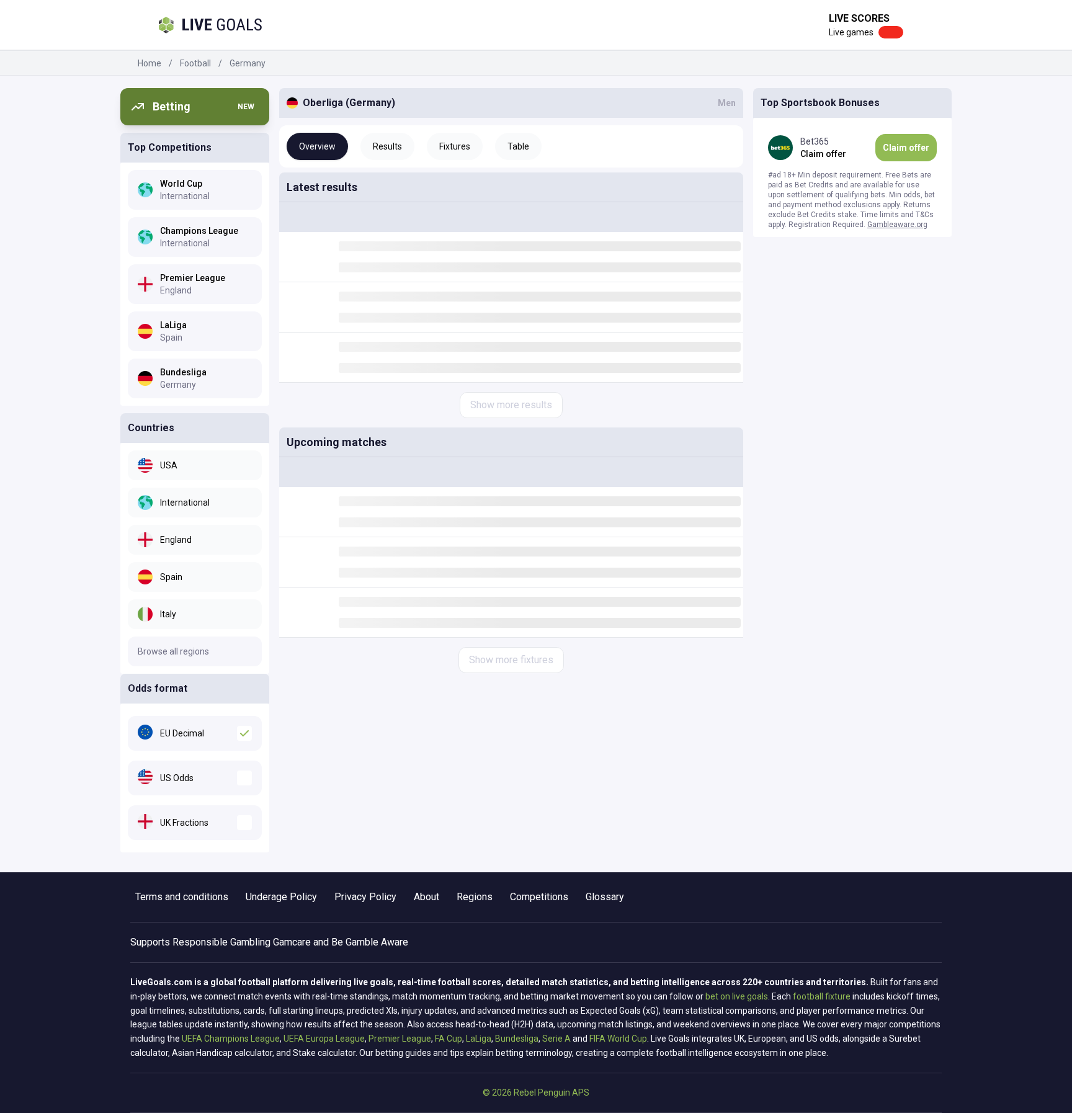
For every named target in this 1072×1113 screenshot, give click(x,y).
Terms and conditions (181, 897)
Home (149, 63)
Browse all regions (173, 651)
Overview (317, 146)
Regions (475, 897)
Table (518, 146)
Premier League (399, 1039)
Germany (248, 63)
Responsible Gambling (221, 942)
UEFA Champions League (231, 1039)
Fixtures (454, 146)
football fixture (822, 996)
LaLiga (478, 1039)
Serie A (556, 1039)
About (426, 897)
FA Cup (448, 1039)
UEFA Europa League (324, 1039)
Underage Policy (281, 897)
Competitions (539, 897)
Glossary (605, 897)
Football (195, 63)
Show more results (511, 405)
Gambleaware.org (897, 224)
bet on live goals (736, 996)
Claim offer (906, 148)
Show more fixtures (511, 660)
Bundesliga (516, 1039)
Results (387, 146)
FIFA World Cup (618, 1039)
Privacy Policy (365, 897)
